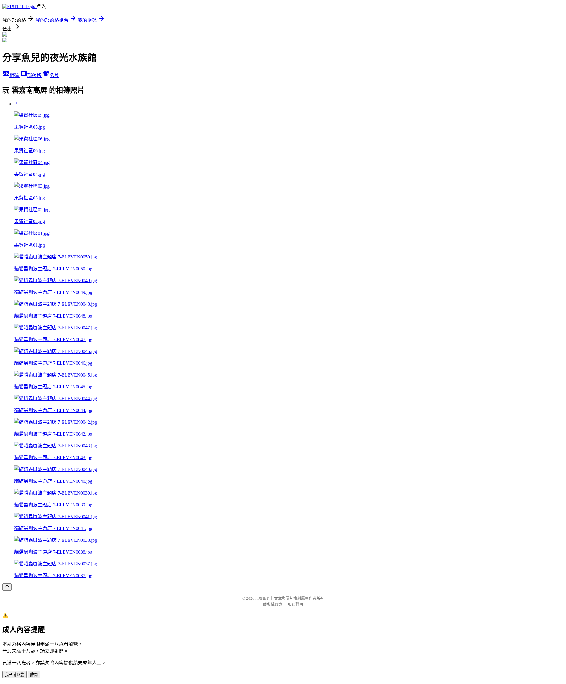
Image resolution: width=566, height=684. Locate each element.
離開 (34, 674)
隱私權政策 (272, 604)
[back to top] (7, 587)
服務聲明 (295, 604)
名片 (54, 75)
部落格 (34, 75)
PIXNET (262, 598)
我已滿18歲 (14, 674)
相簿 (14, 75)
